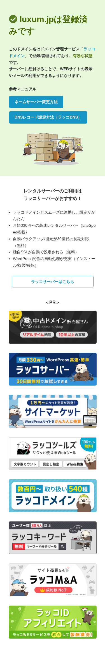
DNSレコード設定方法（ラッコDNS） (48, 117)
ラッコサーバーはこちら (52, 281)
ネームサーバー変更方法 (36, 102)
